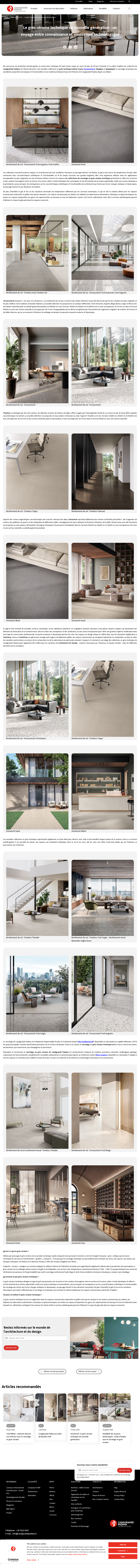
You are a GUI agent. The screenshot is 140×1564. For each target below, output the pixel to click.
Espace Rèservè (120, 1491)
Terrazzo (53, 1515)
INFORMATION (120, 1481)
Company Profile (34, 1487)
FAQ (115, 1487)
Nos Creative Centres (101, 1499)
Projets (9, 1512)
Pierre (52, 1487)
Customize (122, 1550)
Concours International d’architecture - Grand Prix (15, 1490)
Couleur (52, 1503)
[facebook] (70, 47)
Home (6, 17)
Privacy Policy (119, 1495)
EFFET (52, 1481)
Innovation (32, 1495)
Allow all (123, 1544)
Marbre (52, 1491)
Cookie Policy (119, 1499)
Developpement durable (15, 1497)
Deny (123, 1556)
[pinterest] (64, 47)
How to (20, 17)
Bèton (52, 1507)
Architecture (33, 1491)
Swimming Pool (77, 1514)
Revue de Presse (99, 1495)
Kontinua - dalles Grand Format (80, 1489)
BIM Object (10, 1509)
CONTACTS (97, 1481)
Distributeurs (98, 1487)
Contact (96, 1491)
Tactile (73, 1522)
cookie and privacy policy (77, 1554)
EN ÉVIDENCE (11, 1481)
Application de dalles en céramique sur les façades (80, 1497)
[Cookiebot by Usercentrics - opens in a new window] (13, 1560)
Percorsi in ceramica (14, 1501)
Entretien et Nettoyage (80, 1526)
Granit (52, 1511)
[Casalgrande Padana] (17, 10)
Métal (52, 1495)
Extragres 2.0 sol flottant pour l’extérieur (80, 1509)
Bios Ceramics (76, 1518)
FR (129, 2)
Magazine (13, 17)
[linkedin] (75, 47)
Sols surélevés (76, 1504)
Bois (51, 1499)
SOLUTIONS (75, 1481)
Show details (31, 1560)
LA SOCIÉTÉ (32, 1481)
